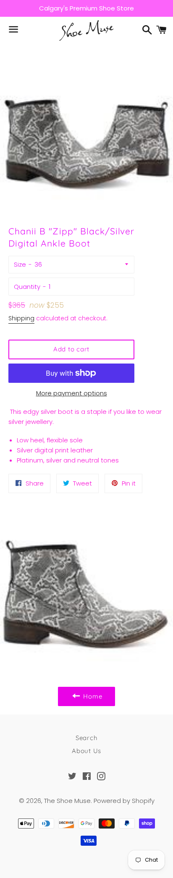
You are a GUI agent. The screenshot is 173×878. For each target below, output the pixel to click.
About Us (86, 751)
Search (87, 738)
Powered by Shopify (124, 800)
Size (20, 264)
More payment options (71, 393)
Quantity (27, 286)
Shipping (21, 318)
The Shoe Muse (67, 800)
